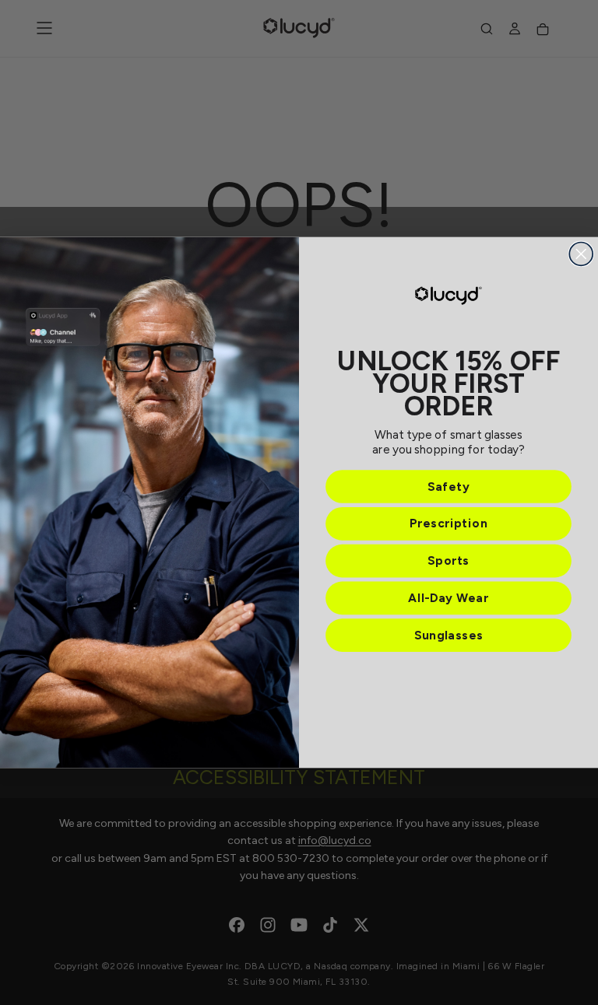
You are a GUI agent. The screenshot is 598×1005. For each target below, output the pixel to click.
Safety (448, 486)
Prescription (448, 524)
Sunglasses (449, 635)
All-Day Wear (448, 598)
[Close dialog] (581, 254)
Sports (448, 561)
